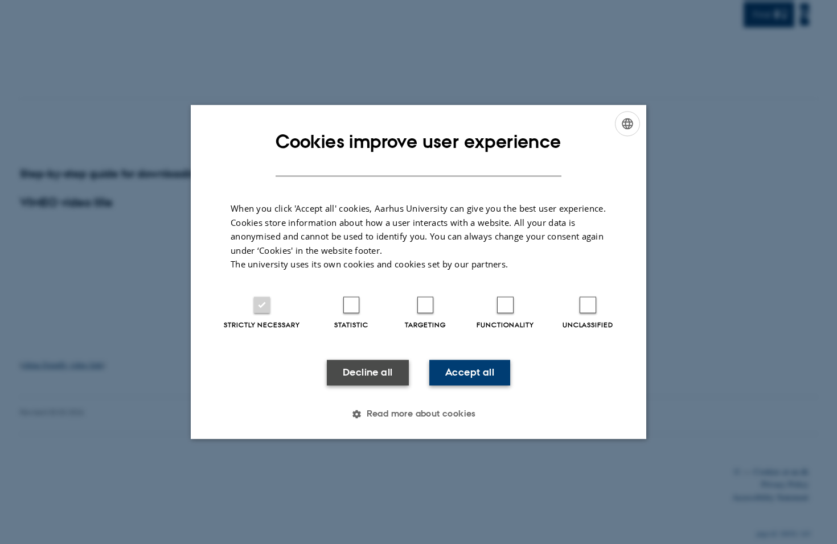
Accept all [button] (469, 372)
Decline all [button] (367, 372)
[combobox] (627, 123)
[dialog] (418, 272)
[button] (418, 414)
